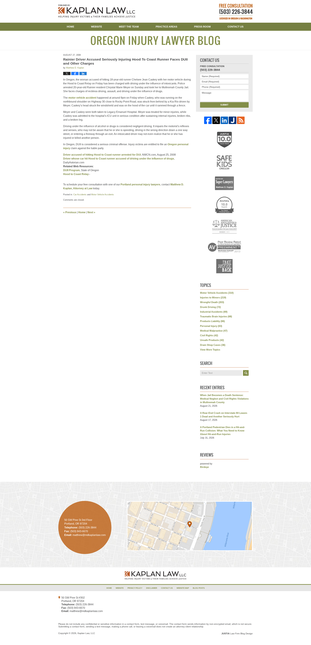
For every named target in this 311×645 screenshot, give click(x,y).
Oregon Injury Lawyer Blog (96, 11)
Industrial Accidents (213, 311)
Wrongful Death (212, 302)
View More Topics (210, 349)
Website (96, 26)
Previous (69, 212)
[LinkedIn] (224, 120)
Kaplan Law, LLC (86, 633)
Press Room (202, 26)
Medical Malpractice (213, 330)
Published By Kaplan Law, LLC (236, 11)
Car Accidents (79, 194)
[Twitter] (216, 120)
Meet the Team (129, 26)
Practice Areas (166, 26)
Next (91, 212)
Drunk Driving (210, 307)
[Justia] (232, 120)
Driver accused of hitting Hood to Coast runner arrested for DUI (102, 154)
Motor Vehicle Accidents (102, 194)
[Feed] (241, 120)
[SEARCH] (246, 373)
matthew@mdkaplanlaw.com (86, 611)
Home (70, 26)
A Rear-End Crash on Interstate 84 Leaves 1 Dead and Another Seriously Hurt (223, 415)
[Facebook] (208, 120)
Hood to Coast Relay (76, 174)
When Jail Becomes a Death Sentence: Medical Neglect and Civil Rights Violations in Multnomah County (224, 399)
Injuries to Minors (213, 297)
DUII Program (71, 170)
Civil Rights (209, 335)
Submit (224, 105)
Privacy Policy (134, 588)
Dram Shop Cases (212, 345)
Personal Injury (211, 326)
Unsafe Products (212, 340)
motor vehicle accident (82, 97)
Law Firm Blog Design (237, 633)
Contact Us (235, 26)
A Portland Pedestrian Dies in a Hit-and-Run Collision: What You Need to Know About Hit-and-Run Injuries (222, 431)
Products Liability (212, 321)
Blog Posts (199, 588)
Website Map (183, 588)
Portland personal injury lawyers (140, 184)
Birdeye (204, 467)
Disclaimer (151, 588)
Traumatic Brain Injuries (216, 316)
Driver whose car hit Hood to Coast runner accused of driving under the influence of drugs (118, 158)
